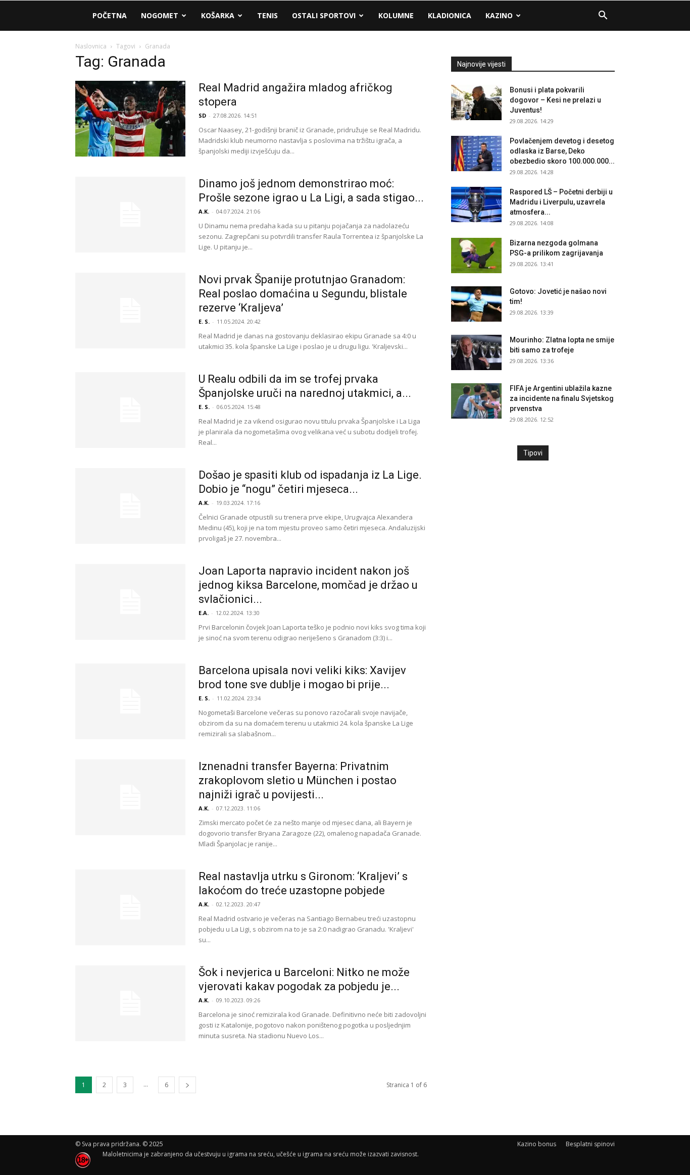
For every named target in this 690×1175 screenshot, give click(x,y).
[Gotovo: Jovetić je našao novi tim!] (476, 304)
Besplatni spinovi (590, 1144)
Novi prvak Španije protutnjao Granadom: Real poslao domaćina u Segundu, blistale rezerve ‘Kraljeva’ (303, 293)
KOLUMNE (396, 15)
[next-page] (187, 1085)
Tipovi (533, 453)
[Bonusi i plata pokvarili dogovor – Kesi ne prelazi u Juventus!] (476, 102)
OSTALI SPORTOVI (324, 15)
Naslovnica (91, 46)
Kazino (499, 15)
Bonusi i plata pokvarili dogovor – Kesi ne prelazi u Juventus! (555, 100)
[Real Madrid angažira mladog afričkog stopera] (130, 119)
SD (202, 115)
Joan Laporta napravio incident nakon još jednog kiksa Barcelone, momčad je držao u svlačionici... (308, 585)
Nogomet (159, 15)
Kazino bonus (536, 1144)
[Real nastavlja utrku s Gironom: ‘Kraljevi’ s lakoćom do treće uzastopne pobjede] (130, 907)
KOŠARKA (217, 15)
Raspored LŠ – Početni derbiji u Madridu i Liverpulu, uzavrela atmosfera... (561, 202)
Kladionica (449, 15)
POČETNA (109, 15)
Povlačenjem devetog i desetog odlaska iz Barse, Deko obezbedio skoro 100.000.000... (562, 151)
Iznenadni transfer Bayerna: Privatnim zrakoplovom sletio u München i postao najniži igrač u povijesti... (298, 780)
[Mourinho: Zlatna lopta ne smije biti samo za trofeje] (476, 352)
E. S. (204, 321)
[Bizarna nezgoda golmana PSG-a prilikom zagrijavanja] (476, 255)
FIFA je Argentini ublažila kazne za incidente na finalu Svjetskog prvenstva (562, 398)
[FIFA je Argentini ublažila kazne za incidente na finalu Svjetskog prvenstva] (476, 401)
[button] (602, 16)
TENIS (267, 15)
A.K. (204, 211)
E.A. (204, 613)
